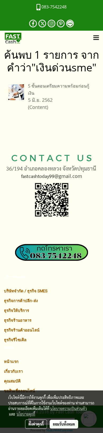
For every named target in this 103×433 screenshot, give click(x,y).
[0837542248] (51, 246)
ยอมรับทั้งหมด (64, 424)
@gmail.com (68, 176)
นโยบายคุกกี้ (26, 414)
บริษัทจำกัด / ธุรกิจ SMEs (26, 291)
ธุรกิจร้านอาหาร (17, 320)
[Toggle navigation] (96, 38)
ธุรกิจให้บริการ (16, 310)
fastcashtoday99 (37, 176)
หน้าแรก (11, 361)
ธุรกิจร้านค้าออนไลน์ (21, 330)
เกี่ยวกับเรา (13, 371)
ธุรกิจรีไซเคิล (15, 340)
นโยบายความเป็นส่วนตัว (68, 408)
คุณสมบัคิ (12, 381)
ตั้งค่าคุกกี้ (36, 424)
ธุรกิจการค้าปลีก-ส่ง (21, 300)
